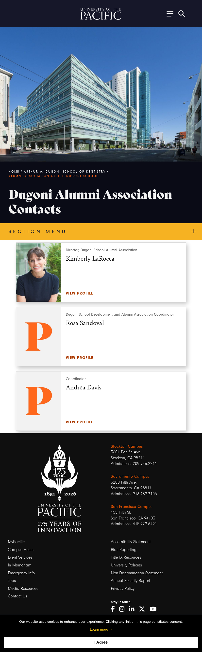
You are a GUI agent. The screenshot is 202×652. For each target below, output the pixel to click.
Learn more (99, 629)
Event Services (20, 557)
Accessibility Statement (131, 541)
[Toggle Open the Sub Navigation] (168, 13)
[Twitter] (144, 609)
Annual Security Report (130, 580)
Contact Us (17, 596)
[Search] (181, 13)
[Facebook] (114, 609)
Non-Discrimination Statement (137, 573)
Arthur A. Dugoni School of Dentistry (65, 171)
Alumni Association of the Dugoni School (53, 176)
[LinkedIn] (133, 609)
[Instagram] (123, 609)
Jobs (12, 580)
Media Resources (23, 588)
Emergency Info (21, 573)
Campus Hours (21, 549)
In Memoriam (19, 565)
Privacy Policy (123, 588)
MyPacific (16, 541)
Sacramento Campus (130, 476)
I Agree (101, 642)
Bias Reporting (123, 549)
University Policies (126, 565)
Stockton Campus (127, 446)
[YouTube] (155, 609)
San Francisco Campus (131, 506)
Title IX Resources (126, 557)
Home (14, 171)
